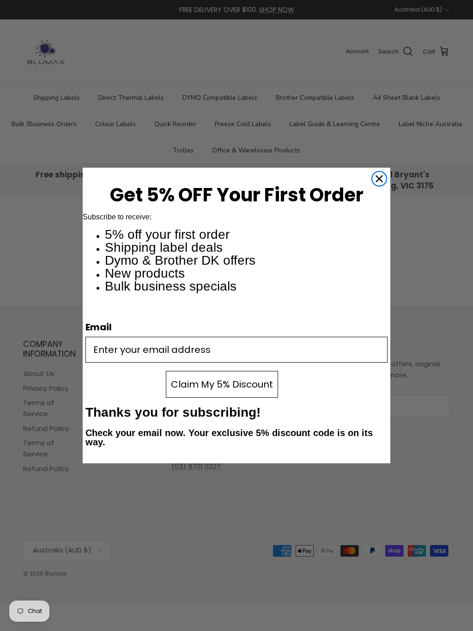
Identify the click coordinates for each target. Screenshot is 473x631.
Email (98, 327)
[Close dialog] (379, 178)
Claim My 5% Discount (222, 384)
